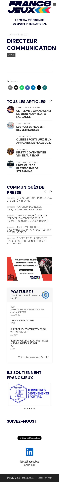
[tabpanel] (29, 394)
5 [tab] (34, 408)
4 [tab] (31, 408)
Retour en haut (45, 478)
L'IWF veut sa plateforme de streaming (27, 168)
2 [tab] (27, 408)
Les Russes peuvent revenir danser (30, 128)
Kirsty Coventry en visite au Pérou (31, 154)
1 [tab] (24, 408)
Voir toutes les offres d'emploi (33, 357)
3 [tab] (29, 408)
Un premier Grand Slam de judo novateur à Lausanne (33, 114)
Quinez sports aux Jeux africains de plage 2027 (34, 141)
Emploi (11, 55)
